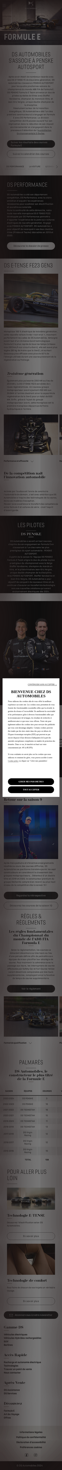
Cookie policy (13, 761)
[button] (42, 684)
